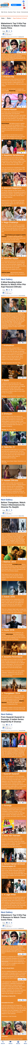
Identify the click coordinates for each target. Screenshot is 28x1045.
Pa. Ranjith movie (16, 565)
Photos (9, 18)
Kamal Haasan (5, 124)
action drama (9, 635)
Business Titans (12, 12)
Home (2, 18)
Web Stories (4, 12)
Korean (18, 12)
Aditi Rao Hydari (6, 273)
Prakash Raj (12, 92)
